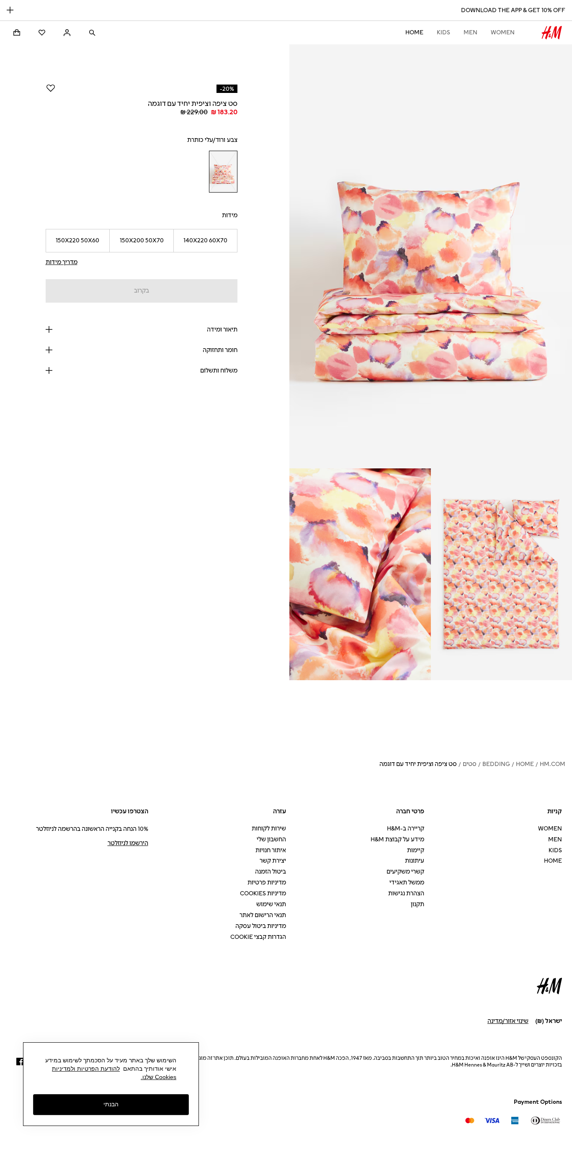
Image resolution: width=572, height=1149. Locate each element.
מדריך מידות (61, 262)
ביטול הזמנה (270, 871)
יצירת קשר (273, 860)
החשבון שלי (271, 839)
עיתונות (414, 860)
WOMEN (503, 32)
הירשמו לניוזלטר (128, 843)
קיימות (415, 850)
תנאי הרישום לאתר (263, 915)
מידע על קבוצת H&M (397, 839)
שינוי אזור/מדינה (507, 1021)
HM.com (552, 764)
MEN (470, 32)
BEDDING (496, 764)
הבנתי (111, 1104)
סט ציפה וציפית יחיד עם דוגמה (418, 764)
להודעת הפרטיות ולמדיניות (86, 1068)
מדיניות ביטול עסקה (260, 926)
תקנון (417, 904)
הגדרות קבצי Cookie (258, 937)
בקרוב (141, 290)
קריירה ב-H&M (405, 828)
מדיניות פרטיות (266, 882)
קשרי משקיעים (405, 871)
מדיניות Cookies (263, 893)
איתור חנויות (270, 850)
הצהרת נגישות (406, 893)
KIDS (443, 32)
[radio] (223, 172)
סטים (470, 764)
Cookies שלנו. (158, 1077)
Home (414, 32)
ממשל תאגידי (406, 882)
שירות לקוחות (269, 828)
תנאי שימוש (271, 904)
